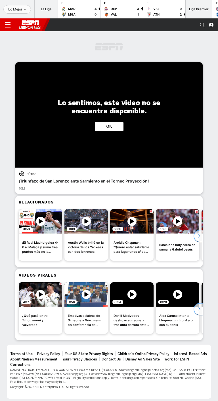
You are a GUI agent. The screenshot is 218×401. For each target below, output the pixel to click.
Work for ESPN (176, 359)
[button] (202, 25)
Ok (109, 126)
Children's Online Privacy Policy (143, 354)
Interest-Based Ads (190, 354)
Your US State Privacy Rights (89, 354)
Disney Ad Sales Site (142, 359)
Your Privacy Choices (79, 359)
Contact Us (111, 359)
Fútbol (32, 174)
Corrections (20, 365)
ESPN (30, 24)
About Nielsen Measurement (34, 359)
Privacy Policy (48, 354)
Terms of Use (21, 354)
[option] (40, 235)
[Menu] (7, 25)
